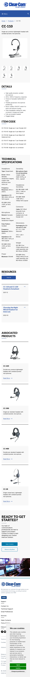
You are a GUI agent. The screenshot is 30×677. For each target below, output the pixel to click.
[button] (28, 14)
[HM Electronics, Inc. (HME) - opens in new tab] (4, 597)
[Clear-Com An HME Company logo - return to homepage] (11, 584)
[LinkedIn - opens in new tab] (5, 631)
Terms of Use (5, 639)
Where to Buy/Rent (10, 549)
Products (11, 21)
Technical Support (7, 609)
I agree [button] (18, 664)
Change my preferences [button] (18, 671)
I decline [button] (18, 668)
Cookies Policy (5, 642)
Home (3, 21)
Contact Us (4, 606)
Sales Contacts (10, 544)
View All (9, 277)
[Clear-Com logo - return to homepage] (15, 4)
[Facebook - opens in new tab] (2, 631)
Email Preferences (7, 612)
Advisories (4, 647)
